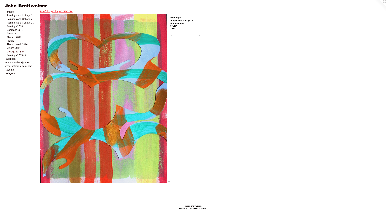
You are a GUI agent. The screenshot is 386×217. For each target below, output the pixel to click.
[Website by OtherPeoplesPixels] (380, 6)
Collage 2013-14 (16, 52)
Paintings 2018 (15, 26)
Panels (10, 41)
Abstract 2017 (14, 37)
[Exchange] (103, 98)
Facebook (10, 59)
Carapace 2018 (15, 30)
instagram (10, 73)
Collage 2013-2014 (62, 11)
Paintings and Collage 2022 (21, 15)
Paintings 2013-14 (16, 55)
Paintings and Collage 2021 (21, 19)
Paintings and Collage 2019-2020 (21, 23)
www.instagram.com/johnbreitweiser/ (20, 66)
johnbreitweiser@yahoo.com (20, 62)
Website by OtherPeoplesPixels (193, 208)
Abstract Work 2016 (17, 44)
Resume (9, 70)
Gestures (11, 34)
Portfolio (9, 12)
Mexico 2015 (13, 48)
